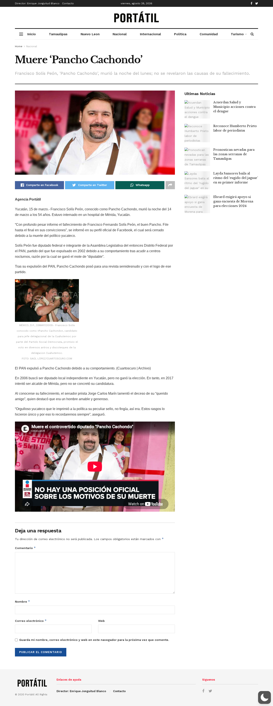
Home (18, 46)
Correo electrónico (31, 621)
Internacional (150, 34)
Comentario (25, 548)
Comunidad (209, 34)
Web (101, 621)
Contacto (68, 3)
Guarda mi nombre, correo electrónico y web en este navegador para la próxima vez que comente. (94, 640)
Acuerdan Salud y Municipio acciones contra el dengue (234, 106)
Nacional (120, 34)
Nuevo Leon (90, 34)
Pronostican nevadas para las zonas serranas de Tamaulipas (233, 154)
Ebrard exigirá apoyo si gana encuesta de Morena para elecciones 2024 (233, 201)
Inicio (31, 34)
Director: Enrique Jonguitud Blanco (37, 3)
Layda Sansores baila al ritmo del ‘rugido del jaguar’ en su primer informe (235, 177)
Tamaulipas (58, 34)
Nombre (22, 601)
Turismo (237, 34)
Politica (180, 34)
